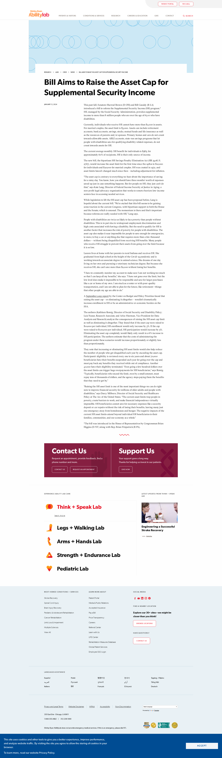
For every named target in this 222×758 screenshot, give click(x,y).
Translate (156, 710)
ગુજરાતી (101, 682)
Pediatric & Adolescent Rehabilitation (59, 613)
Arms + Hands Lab (79, 541)
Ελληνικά (128, 686)
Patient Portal (167, 4)
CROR (65, 72)
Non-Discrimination (123, 707)
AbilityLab (39, 13)
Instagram (145, 598)
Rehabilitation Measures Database (102, 642)
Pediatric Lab (73, 569)
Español (47, 678)
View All (47, 632)
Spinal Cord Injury (51, 603)
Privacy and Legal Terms (53, 707)
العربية (46, 682)
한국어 (127, 678)
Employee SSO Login (97, 652)
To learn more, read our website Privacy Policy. (29, 753)
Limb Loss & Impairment (53, 623)
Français (101, 686)
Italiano (47, 686)
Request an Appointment (84, 469)
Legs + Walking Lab (80, 528)
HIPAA (92, 707)
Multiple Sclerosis (51, 627)
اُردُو (125, 682)
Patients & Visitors (67, 16)
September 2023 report (97, 296)
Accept (202, 746)
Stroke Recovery (51, 598)
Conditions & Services (93, 16)
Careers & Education (137, 16)
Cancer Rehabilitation (52, 618)
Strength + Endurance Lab (88, 555)
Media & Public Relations (99, 603)
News (73, 72)
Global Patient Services (98, 647)
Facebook (134, 598)
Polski (73, 678)
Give (156, 16)
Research (115, 16)
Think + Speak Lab (79, 507)
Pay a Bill (92, 613)
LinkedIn (142, 598)
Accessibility (105, 707)
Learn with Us (94, 632)
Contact (170, 16)
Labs (57, 72)
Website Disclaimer (76, 707)
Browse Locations (144, 623)
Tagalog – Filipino (157, 678)
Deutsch (154, 686)
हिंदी (72, 686)
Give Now (126, 469)
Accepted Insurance (97, 608)
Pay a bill (186, 4)
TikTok (149, 598)
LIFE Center (93, 637)
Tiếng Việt (155, 682)
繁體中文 (101, 678)
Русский (74, 682)
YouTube (138, 598)
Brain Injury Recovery (52, 608)
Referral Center (95, 627)
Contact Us (60, 469)
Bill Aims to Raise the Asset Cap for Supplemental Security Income (103, 72)
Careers (92, 623)
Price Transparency (96, 618)
